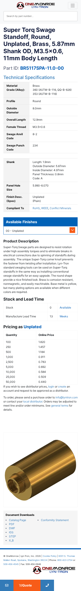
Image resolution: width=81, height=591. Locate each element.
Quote (27, 585)
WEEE (44, 208)
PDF (11, 524)
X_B (11, 540)
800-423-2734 (64, 560)
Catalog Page (17, 520)
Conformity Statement (55, 520)
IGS (11, 532)
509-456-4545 (11, 564)
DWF (12, 528)
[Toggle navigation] (73, 5)
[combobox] (40, 16)
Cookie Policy (49, 556)
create (62, 386)
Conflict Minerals (60, 208)
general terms (59, 405)
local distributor (32, 401)
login (51, 386)
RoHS (36, 208)
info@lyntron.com (67, 397)
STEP (12, 536)
